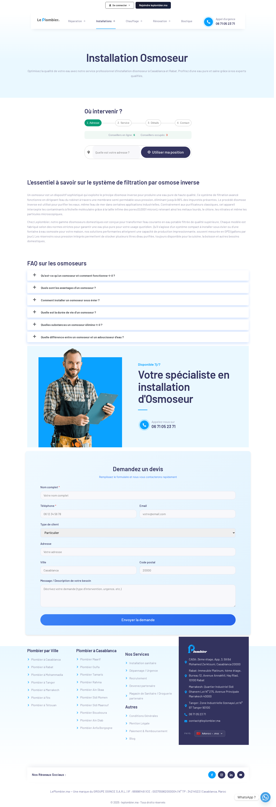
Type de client (49, 524)
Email (143, 505)
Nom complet (50, 487)
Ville (43, 562)
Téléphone (48, 505)
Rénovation (160, 21)
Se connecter (119, 5)
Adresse (45, 543)
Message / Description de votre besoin (65, 580)
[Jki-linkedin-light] (231, 774)
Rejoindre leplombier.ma (153, 5)
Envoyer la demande (138, 619)
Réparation (75, 21)
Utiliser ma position (168, 152)
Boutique (186, 21)
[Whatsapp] (265, 797)
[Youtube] (240, 774)
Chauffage (132, 21)
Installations (104, 21)
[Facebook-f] (212, 774)
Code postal (147, 562)
